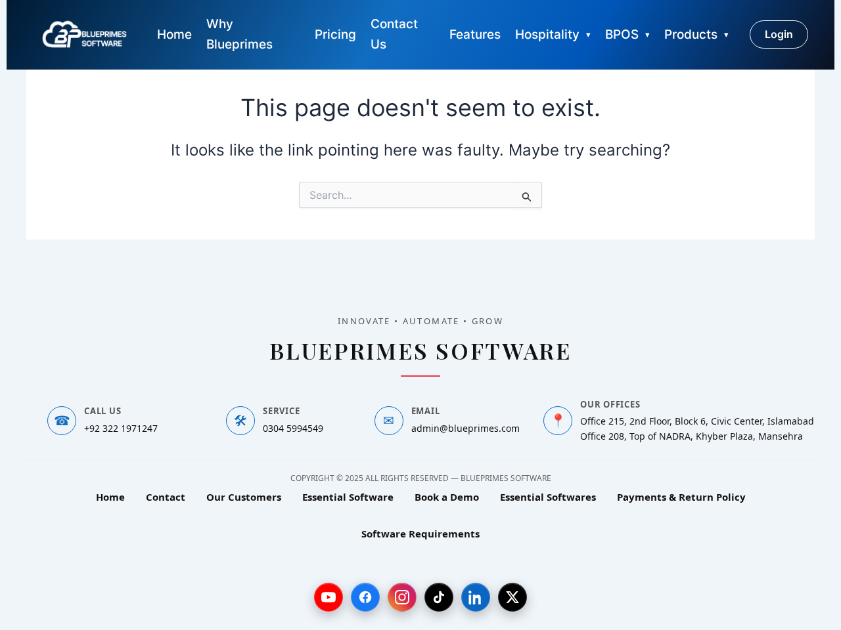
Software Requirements (420, 533)
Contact (165, 496)
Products (690, 34)
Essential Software (348, 496)
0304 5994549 (293, 428)
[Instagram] (402, 597)
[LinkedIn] (475, 597)
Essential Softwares (548, 496)
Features (475, 34)
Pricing (335, 34)
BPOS (622, 34)
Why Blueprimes (239, 34)
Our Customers (243, 496)
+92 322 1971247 (121, 428)
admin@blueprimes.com (465, 428)
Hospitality (547, 34)
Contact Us (394, 34)
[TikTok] (438, 597)
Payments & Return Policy (681, 496)
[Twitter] (512, 597)
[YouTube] (328, 597)
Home (174, 34)
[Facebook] (365, 597)
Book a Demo (447, 496)
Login (779, 34)
